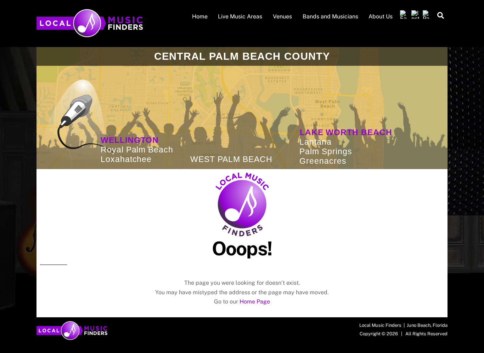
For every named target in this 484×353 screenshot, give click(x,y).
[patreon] (427, 14)
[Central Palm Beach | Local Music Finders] (89, 33)
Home (200, 16)
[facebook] (404, 14)
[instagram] (415, 14)
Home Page (255, 301)
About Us (380, 16)
